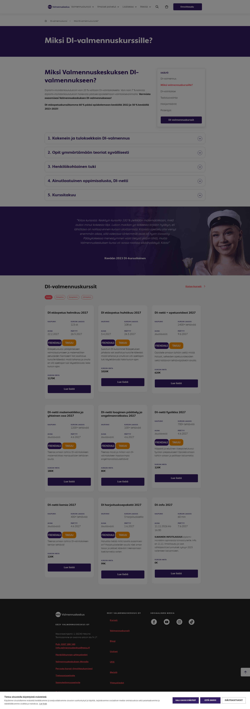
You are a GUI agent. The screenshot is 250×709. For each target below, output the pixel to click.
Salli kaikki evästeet (185, 700)
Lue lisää (43, 704)
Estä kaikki (210, 700)
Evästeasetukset (234, 700)
